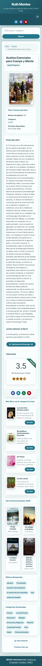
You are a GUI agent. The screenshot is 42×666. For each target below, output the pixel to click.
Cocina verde (22, 478)
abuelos (10, 583)
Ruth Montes (21, 4)
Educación (11, 618)
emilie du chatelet (13, 597)
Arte (26, 627)
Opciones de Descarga (21, 344)
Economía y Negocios (15, 622)
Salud (9, 632)
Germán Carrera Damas (16, 588)
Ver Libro (30, 422)
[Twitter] (16, 22)
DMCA (30, 662)
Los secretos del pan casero (23, 409)
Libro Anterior (22, 641)
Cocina (14, 46)
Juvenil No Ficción (14, 627)
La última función (12, 559)
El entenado (21, 583)
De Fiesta (21, 457)
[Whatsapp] (24, 393)
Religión (22, 618)
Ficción (10, 613)
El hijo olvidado (13, 528)
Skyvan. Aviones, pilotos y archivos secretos (29, 562)
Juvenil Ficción (22, 613)
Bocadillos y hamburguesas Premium (23, 433)
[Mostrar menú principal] (37, 16)
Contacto (22, 662)
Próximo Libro (20, 647)
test (32, 592)
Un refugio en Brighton (29, 528)
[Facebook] (21, 22)
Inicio (7, 46)
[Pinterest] (26, 22)
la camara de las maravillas (17, 592)
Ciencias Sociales (21, 632)
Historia (30, 622)
